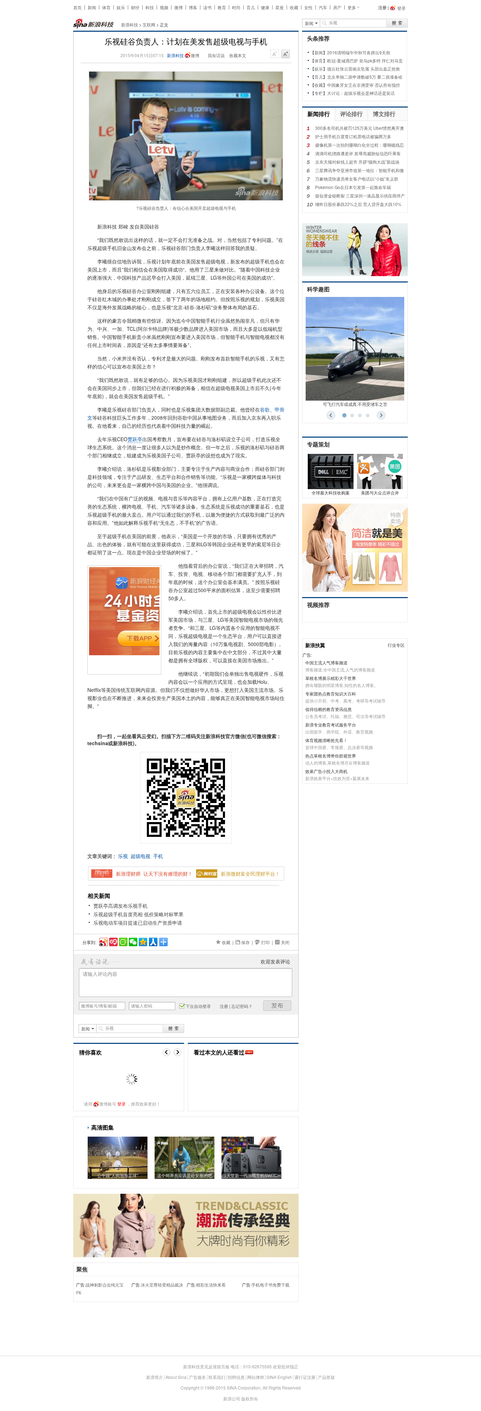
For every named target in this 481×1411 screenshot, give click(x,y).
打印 (265, 942)
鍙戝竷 (277, 1005)
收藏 (294, 7)
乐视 (123, 855)
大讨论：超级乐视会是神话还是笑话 (361, 93)
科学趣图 (318, 289)
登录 (121, 1104)
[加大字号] (285, 54)
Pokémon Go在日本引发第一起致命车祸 (353, 187)
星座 (279, 7)
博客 (193, 7)
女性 (308, 7)
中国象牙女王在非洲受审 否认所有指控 (363, 85)
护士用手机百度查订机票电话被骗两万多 (353, 136)
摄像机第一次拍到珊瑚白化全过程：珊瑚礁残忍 (359, 145)
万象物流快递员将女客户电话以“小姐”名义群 (356, 179)
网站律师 (255, 1377)
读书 (207, 7)
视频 (164, 7)
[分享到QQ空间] (142, 941)
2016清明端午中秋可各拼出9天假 (358, 52)
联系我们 (216, 1377)
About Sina (176, 1377)
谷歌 (265, 409)
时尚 (236, 7)
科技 (149, 7)
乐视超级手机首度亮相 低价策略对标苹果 (138, 914)
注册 (382, 7)
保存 (245, 942)
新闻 (92, 7)
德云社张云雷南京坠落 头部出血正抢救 (363, 69)
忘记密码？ (241, 1006)
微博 (178, 7)
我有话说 (216, 55)
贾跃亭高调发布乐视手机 (120, 905)
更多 (352, 7)
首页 (77, 7)
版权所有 (249, 1398)
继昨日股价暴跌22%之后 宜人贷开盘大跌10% (358, 204)
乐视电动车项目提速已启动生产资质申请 (137, 922)
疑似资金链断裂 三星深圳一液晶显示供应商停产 (360, 196)
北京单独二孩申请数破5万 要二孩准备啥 (364, 77)
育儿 (250, 7)
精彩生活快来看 (211, 1285)
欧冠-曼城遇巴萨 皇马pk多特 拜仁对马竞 (365, 60)
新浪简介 (154, 1377)
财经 (135, 7)
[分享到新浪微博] (103, 941)
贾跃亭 (134, 439)
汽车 (323, 7)
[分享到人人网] (153, 941)
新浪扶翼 (315, 645)
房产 (337, 7)
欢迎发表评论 (275, 961)
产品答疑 (326, 1377)
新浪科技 (129, 25)
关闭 (285, 942)
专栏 (318, 93)
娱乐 (121, 7)
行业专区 (396, 645)
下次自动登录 (198, 1006)
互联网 (149, 25)
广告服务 (197, 1377)
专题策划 (318, 445)
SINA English (279, 1377)
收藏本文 (237, 55)
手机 (158, 855)
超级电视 (140, 855)
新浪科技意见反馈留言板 (206, 1366)
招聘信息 (236, 1377)
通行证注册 (305, 1377)
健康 (265, 7)
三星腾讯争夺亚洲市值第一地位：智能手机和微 (359, 170)
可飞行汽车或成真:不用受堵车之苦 (355, 404)
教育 (222, 7)
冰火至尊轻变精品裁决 (162, 1285)
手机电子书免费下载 (270, 1285)
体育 (106, 7)
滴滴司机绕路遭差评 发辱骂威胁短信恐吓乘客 (358, 153)
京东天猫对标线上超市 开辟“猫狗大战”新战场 (357, 162)
